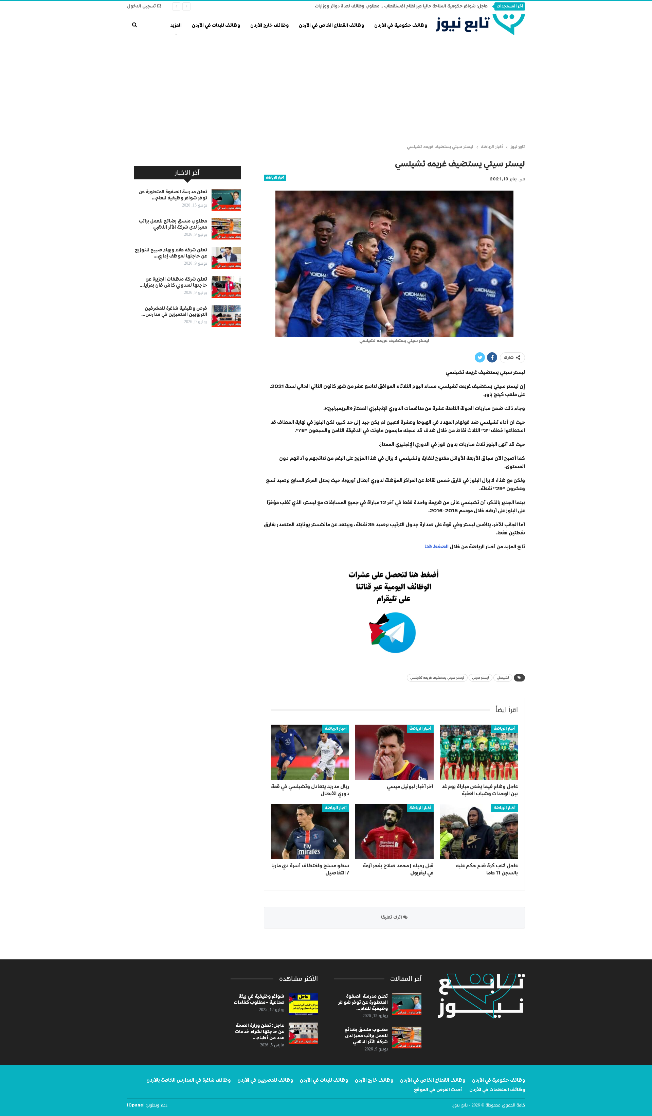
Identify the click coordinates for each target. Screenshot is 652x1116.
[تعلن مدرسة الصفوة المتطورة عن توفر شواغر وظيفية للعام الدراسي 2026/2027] (226, 200)
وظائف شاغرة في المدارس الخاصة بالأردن (188, 1080)
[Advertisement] (326, 90)
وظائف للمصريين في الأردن (265, 1080)
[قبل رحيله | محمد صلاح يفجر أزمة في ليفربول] (394, 831)
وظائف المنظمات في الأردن (497, 1089)
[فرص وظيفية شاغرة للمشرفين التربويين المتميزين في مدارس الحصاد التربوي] (226, 316)
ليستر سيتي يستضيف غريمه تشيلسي (437, 677)
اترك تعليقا (392, 917)
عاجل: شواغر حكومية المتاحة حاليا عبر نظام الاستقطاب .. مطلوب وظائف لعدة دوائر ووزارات (401, 6)
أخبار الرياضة (275, 177)
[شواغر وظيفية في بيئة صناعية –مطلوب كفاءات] (303, 1004)
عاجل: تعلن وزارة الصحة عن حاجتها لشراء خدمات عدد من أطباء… (259, 1031)
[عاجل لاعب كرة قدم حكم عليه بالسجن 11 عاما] (479, 831)
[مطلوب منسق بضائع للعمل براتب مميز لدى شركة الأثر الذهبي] (226, 229)
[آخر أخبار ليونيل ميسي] (394, 752)
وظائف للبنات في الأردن (216, 25)
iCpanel (136, 1105)
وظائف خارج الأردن (269, 25)
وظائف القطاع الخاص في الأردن (331, 25)
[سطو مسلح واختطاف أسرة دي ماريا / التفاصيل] (310, 831)
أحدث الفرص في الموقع (438, 1089)
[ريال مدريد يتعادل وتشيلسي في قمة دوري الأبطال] (310, 752)
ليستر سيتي (480, 677)
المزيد (176, 25)
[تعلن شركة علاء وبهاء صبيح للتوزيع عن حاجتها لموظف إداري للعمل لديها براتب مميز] (226, 258)
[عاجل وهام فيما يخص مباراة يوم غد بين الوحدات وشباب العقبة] (479, 752)
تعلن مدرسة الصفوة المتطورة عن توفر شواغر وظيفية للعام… (363, 1002)
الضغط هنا (436, 546)
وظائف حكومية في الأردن (400, 25)
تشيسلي (503, 677)
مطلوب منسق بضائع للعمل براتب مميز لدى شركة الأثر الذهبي (366, 1035)
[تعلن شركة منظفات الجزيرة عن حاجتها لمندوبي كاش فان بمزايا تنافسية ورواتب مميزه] (226, 287)
